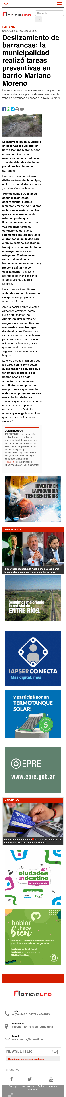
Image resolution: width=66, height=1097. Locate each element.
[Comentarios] (22, 109)
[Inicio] (16, 13)
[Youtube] (51, 1079)
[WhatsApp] (8, 109)
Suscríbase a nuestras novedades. (26, 1058)
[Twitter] (13, 109)
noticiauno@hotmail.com (28, 1039)
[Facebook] (4, 109)
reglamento (10, 461)
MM (9, 1094)
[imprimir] (17, 109)
